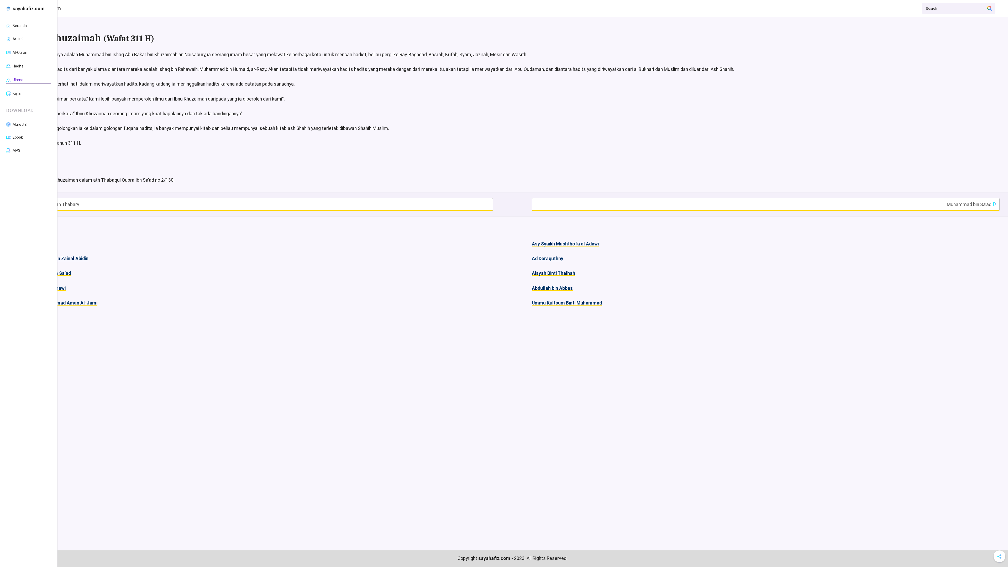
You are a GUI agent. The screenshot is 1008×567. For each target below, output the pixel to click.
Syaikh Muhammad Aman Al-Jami (61, 303)
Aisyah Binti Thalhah (553, 273)
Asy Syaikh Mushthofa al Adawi (565, 243)
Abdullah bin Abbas (552, 288)
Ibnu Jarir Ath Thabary (55, 204)
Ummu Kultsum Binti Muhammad (567, 303)
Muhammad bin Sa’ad (970, 204)
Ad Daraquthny (547, 258)
